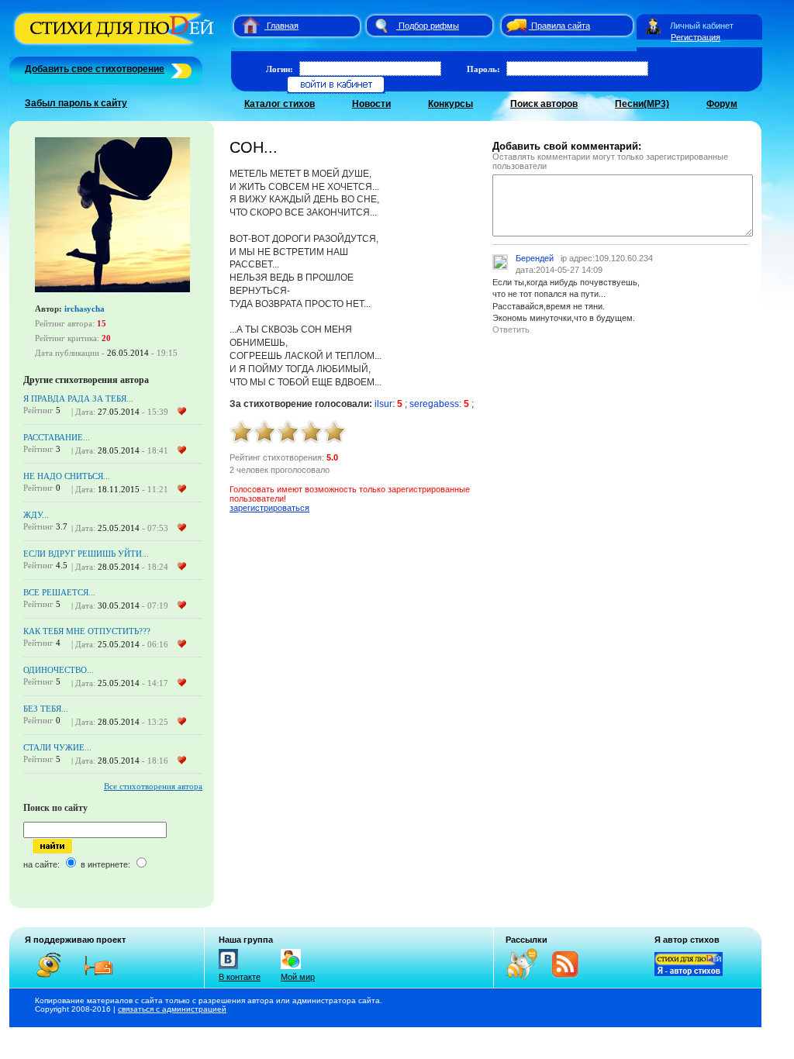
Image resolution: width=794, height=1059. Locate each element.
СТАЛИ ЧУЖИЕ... (57, 747)
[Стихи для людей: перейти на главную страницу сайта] (245, 25)
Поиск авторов (544, 103)
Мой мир (298, 976)
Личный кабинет (702, 25)
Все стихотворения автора (153, 786)
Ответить (511, 329)
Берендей (535, 258)
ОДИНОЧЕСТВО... (58, 669)
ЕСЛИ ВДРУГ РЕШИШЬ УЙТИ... (86, 553)
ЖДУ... (36, 514)
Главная (283, 25)
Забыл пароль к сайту (76, 103)
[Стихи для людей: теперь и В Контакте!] (228, 969)
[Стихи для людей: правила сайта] (514, 25)
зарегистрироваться (269, 507)
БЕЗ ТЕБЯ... (45, 708)
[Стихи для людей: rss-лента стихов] (527, 976)
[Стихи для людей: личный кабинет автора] (653, 25)
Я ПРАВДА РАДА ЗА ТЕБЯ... (78, 398)
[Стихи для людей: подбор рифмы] (381, 25)
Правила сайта (560, 25)
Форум (721, 103)
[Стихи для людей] (116, 45)
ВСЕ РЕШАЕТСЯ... (59, 592)
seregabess (434, 403)
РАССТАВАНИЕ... (56, 437)
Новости (371, 103)
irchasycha (84, 308)
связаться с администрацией (172, 1009)
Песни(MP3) (642, 103)
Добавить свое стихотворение (94, 69)
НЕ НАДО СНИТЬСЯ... (66, 476)
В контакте (240, 976)
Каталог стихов (279, 103)
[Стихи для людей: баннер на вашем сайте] (688, 973)
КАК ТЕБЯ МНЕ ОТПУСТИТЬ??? (86, 631)
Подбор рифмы (429, 25)
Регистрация (695, 37)
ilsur (383, 403)
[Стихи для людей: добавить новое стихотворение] (179, 69)
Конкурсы (450, 103)
